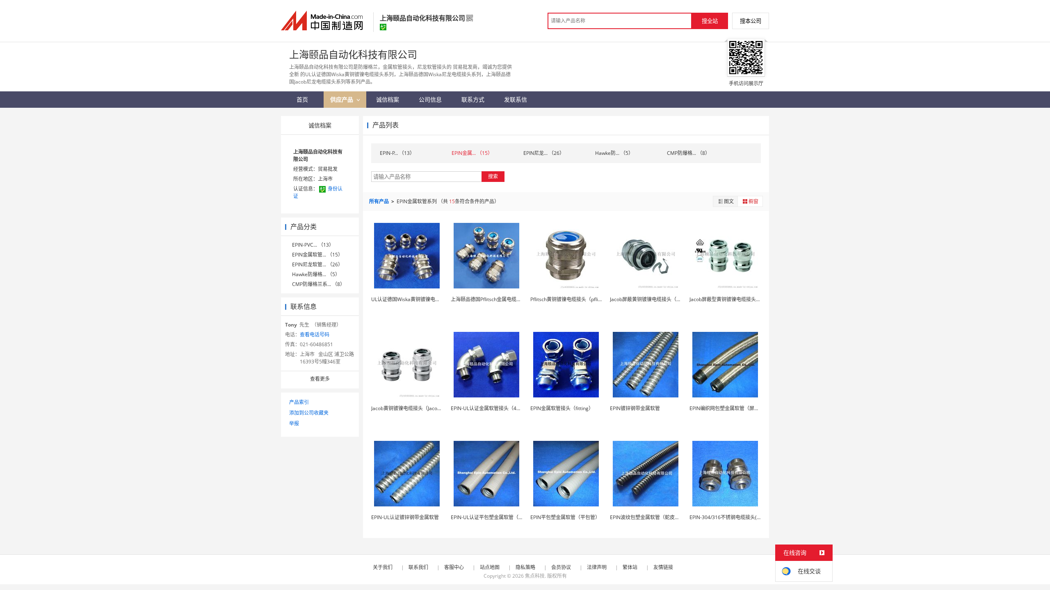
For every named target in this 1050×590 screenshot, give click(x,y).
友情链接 (663, 567)
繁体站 (630, 567)
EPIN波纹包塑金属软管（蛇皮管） (647, 517)
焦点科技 (535, 575)
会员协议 (561, 567)
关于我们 (383, 567)
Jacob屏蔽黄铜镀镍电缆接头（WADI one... (656, 299)
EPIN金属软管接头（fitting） (561, 408)
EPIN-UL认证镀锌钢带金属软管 (405, 517)
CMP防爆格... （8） (688, 153)
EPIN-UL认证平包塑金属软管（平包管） (494, 517)
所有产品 (379, 201)
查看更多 (320, 378)
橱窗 (753, 201)
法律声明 (597, 567)
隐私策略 (525, 567)
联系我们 (418, 567)
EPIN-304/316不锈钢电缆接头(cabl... (729, 517)
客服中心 (454, 567)
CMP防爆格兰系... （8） (318, 284)
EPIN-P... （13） (397, 153)
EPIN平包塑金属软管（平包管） (565, 517)
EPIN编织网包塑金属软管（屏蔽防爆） (731, 408)
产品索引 (299, 402)
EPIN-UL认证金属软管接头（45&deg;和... (496, 408)
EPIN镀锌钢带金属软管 (635, 408)
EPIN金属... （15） (472, 153)
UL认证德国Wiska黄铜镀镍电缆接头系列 (415, 299)
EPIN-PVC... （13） (313, 244)
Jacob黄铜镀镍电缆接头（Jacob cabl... (412, 408)
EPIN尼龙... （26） (543, 153)
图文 (729, 201)
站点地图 (490, 567)
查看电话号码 (314, 334)
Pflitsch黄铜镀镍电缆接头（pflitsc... (569, 299)
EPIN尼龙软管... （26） (317, 264)
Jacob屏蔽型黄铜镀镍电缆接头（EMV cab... (736, 299)
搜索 (493, 176)
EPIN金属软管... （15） (317, 254)
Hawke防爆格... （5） (316, 274)
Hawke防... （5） (614, 153)
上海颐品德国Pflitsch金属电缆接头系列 (493, 299)
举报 (294, 423)
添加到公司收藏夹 (309, 412)
